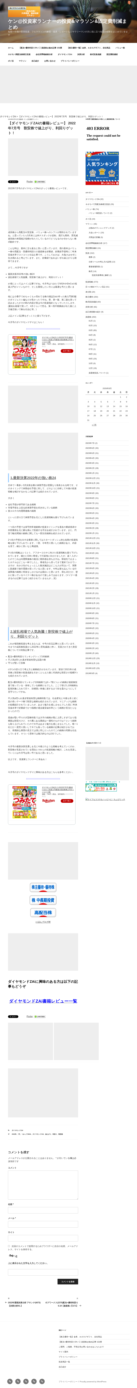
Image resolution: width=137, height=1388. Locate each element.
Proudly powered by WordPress (93, 1382)
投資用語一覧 (64, 1362)
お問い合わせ (50, 61)
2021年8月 (90, 558)
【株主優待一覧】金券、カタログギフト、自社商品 (88, 48)
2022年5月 (90, 513)
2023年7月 (90, 443)
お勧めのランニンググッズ (100, 228)
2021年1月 (90, 593)
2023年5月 (90, 453)
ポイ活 (11, 61)
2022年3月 (90, 523)
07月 (91, 349)
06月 (91, 344)
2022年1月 (90, 533)
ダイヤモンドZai (38, 1134)
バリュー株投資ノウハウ (99, 213)
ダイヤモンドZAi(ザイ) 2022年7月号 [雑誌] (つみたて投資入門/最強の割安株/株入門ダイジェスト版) (58, 339)
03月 (91, 330)
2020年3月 (90, 643)
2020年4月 (90, 638)
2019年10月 (90, 668)
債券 (90, 257)
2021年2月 (90, 588)
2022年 (14, 1134)
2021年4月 (90, 578)
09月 (91, 359)
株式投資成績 (95, 54)
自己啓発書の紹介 (92, 312)
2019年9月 (90, 673)
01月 (91, 321)
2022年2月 (90, 528)
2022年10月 (90, 488)
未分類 (88, 292)
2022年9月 (90, 493)
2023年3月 (90, 463)
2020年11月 (90, 603)
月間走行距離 (94, 237)
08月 (91, 354)
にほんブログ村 (43, 922)
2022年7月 (90, 503)
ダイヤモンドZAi (65, 54)
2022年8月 (90, 498)
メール (12, 1218)
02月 (91, 325)
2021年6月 (90, 568)
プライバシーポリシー (70, 61)
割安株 (60, 1134)
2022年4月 (90, 518)
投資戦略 (89, 282)
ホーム (11, 48)
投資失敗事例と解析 (100, 275)
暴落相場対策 (94, 267)
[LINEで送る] (40, 181)
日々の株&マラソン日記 (95, 287)
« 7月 (94, 425)
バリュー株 (120, 48)
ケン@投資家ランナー (31, 119)
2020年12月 (90, 598)
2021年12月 (90, 538)
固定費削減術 (112, 54)
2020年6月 (90, 628)
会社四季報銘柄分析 (44, 54)
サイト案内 (63, 1352)
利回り (55, 1134)
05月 (91, 340)
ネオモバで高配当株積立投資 (97, 204)
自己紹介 (35, 61)
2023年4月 (90, 458)
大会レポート (94, 233)
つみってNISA (26, 1134)
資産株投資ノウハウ (97, 373)
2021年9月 (90, 553)
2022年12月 (90, 478)
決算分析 (81, 54)
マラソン (22, 61)
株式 (90, 271)
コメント (12, 1168)
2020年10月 (90, 608)
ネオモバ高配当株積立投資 (19, 54)
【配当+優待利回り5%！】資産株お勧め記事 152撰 (40, 48)
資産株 (88, 317)
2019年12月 (90, 658)
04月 (91, 335)
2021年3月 (90, 583)
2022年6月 (90, 508)
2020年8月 (90, 618)
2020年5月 (90, 633)
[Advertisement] (68, 84)
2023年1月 (90, 473)
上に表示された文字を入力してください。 (28, 1263)
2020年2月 (90, 648)
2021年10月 (90, 548)
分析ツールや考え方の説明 (100, 262)
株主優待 (89, 297)
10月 (91, 363)
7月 (19, 1134)
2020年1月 (90, 653)
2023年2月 (90, 468)
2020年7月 (90, 623)
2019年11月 (90, 663)
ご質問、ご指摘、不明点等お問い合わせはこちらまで (81, 1347)
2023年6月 (90, 448)
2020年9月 (90, 613)
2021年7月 (90, 563)
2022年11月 (90, 483)
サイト (11, 1232)
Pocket (30, 181)
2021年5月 (90, 573)
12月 (91, 368)
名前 (11, 1204)
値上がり (48, 1134)
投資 (87, 253)
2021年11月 (90, 543)
